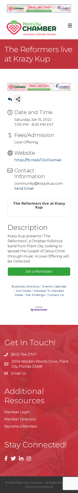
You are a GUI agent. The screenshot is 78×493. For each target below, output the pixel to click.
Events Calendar (54, 286)
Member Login (17, 412)
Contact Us (55, 295)
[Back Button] (10, 100)
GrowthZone (44, 486)
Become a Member (20, 426)
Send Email (24, 188)
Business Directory (25, 286)
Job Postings (35, 295)
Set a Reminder (39, 271)
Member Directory (20, 419)
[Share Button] (18, 99)
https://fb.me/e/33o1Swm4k (37, 160)
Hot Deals (23, 290)
